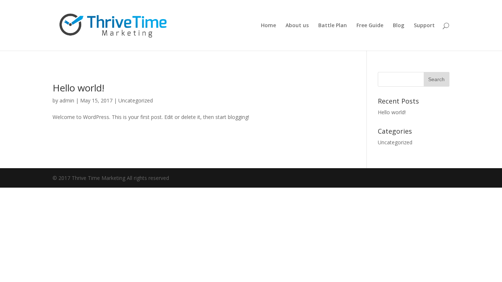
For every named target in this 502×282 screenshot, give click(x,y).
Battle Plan (332, 26)
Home (268, 26)
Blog (398, 26)
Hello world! (78, 87)
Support (424, 26)
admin (67, 100)
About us (297, 26)
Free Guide (369, 26)
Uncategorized (135, 100)
